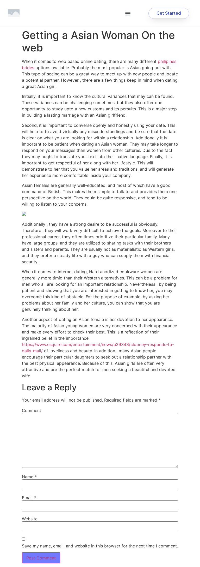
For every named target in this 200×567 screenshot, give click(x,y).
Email (29, 498)
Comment (31, 410)
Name (29, 477)
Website (30, 519)
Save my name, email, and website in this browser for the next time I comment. (100, 546)
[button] (127, 13)
